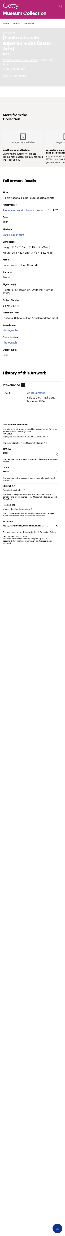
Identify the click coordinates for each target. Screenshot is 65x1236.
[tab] (12, 385)
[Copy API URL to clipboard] (57, 437)
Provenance (11, 385)
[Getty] (11, 6)
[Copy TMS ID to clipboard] (57, 454)
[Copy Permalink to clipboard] (57, 527)
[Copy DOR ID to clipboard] (57, 472)
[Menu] (57, 1228)
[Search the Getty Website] (60, 6)
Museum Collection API (36, 443)
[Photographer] (20, 59)
